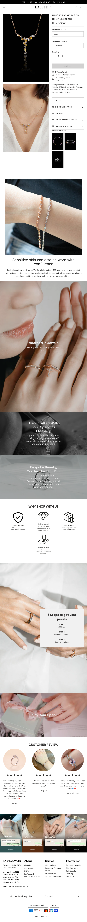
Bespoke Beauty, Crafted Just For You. (43, 469)
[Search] (76, 7)
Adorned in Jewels (43, 343)
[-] (54, 56)
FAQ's (26, 871)
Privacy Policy (50, 874)
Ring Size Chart (72, 868)
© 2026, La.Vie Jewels (42, 916)
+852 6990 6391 (9, 868)
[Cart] (81, 7)
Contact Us (70, 876)
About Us (27, 865)
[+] (62, 56)
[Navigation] (4, 7)
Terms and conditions (53, 876)
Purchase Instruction (73, 865)
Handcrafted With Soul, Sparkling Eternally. (43, 427)
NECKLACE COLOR (59, 30)
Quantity (55, 52)
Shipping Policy (51, 865)
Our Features (29, 868)
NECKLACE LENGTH (59, 41)
